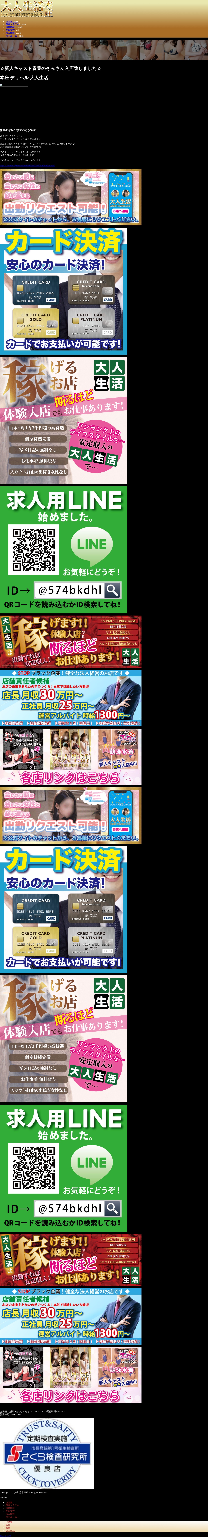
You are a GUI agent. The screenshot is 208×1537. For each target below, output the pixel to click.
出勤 (8, 1527)
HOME (9, 1502)
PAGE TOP (5, 1535)
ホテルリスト (12, 1517)
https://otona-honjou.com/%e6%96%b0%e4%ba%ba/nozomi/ (27, 165)
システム (10, 1530)
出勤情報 (10, 1508)
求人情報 (10, 1514)
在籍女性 (10, 1511)
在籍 (8, 1524)
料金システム (12, 1505)
